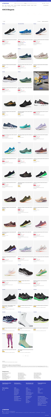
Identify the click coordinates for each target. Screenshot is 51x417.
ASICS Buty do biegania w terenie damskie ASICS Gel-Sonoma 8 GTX (25, 183)
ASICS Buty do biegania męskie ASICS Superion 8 (40, 182)
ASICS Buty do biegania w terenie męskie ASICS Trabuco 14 (9, 112)
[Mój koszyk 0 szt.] (48, 3)
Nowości (35, 5)
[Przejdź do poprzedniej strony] (23, 356)
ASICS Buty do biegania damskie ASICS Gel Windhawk (41, 39)
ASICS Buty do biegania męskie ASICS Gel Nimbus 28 (25, 134)
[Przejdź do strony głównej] (5, 3)
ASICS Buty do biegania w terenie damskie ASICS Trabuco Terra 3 (9, 232)
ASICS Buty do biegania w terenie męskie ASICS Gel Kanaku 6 (25, 88)
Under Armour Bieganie (40, 17)
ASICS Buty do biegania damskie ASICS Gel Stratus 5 (40, 207)
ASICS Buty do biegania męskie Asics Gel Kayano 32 (25, 305)
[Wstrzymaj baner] (47, 0)
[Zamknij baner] (48, 0)
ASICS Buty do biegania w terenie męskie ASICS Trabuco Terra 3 (40, 281)
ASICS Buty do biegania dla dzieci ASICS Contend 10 (40, 111)
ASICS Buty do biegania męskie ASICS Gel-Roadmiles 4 (25, 40)
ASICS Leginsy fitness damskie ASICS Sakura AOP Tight (9, 350)
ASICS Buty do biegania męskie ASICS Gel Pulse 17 (9, 182)
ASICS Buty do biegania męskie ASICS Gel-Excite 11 (25, 64)
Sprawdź (41, 88)
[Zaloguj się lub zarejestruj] (46, 3)
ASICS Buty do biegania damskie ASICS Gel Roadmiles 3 (41, 257)
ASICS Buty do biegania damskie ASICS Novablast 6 (40, 64)
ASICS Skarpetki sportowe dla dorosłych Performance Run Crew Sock (25, 328)
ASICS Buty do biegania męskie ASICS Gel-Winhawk (9, 39)
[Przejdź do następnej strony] (28, 356)
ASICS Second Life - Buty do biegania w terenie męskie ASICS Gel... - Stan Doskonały (8, 306)
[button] (23, 44)
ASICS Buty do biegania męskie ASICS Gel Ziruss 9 (9, 158)
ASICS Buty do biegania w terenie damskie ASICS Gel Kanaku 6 (25, 159)
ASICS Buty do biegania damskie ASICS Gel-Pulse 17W (41, 158)
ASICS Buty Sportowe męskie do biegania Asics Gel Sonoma (40, 328)
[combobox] (45, 21)
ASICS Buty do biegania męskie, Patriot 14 (24, 280)
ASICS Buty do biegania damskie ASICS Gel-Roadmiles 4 (25, 257)
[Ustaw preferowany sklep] (43, 3)
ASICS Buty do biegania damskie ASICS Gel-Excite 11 (9, 87)
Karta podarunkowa (45, 5)
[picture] (10, 31)
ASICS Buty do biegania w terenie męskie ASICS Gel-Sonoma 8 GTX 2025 (25, 112)
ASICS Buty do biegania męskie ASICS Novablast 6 (9, 64)
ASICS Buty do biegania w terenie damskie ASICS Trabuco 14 (9, 208)
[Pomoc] (44, 3)
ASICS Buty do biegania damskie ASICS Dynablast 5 (40, 134)
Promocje (32, 5)
